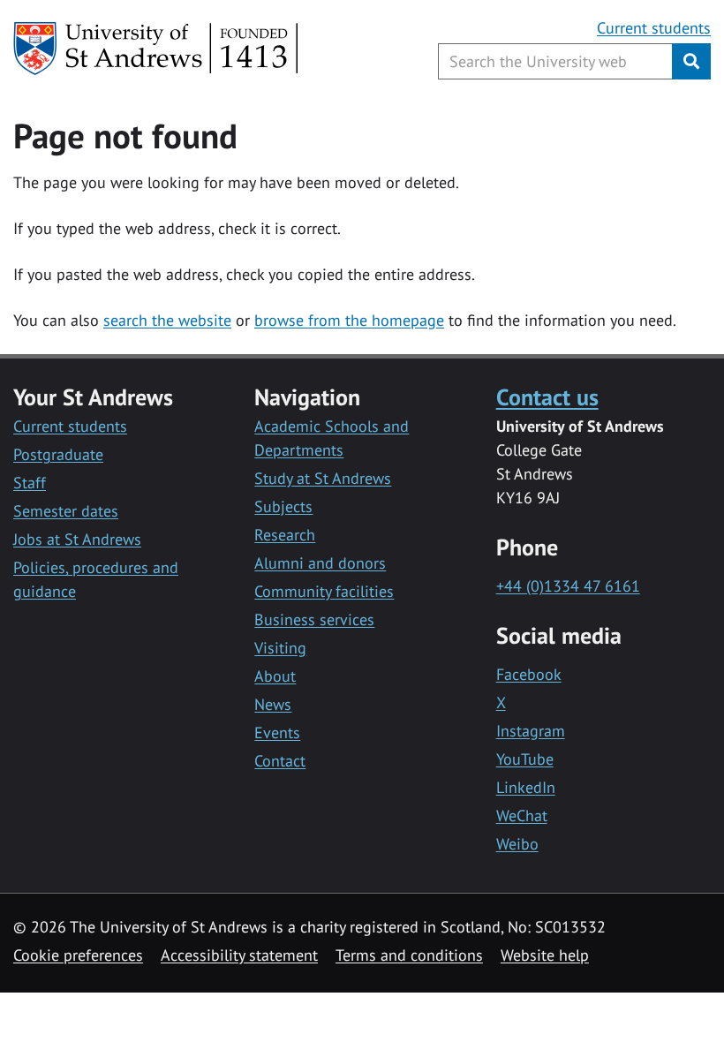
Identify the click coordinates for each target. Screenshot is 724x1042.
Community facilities (324, 591)
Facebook (529, 674)
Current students (654, 28)
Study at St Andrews (322, 478)
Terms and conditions (409, 955)
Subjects (283, 506)
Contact (279, 761)
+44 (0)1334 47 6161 (568, 586)
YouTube (525, 759)
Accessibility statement (239, 955)
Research (284, 535)
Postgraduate (58, 454)
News (272, 704)
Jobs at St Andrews (77, 539)
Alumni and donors (320, 563)
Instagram (530, 731)
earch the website (170, 320)
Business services (314, 619)
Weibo (517, 844)
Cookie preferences (78, 955)
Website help (545, 955)
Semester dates (65, 511)
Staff (29, 482)
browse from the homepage (349, 320)
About (275, 676)
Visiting (280, 648)
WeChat (521, 815)
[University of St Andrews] (156, 48)
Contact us (547, 396)
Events (277, 732)
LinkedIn (525, 787)
